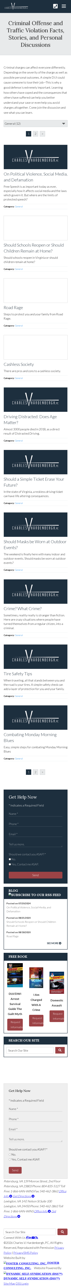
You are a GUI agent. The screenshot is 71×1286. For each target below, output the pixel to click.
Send (35, 875)
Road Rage (12, 936)
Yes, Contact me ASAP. (24, 864)
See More (52, 943)
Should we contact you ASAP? (27, 854)
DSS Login (22, 1283)
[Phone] (55, 6)
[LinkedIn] (30, 1237)
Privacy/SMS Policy (25, 1253)
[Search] (60, 1050)
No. (13, 859)
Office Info (41, 1211)
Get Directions (22, 1196)
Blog (13, 891)
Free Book (18, 956)
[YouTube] (33, 1237)
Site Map (9, 1283)
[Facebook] (27, 1237)
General (19, 206)
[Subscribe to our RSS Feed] (35, 895)
